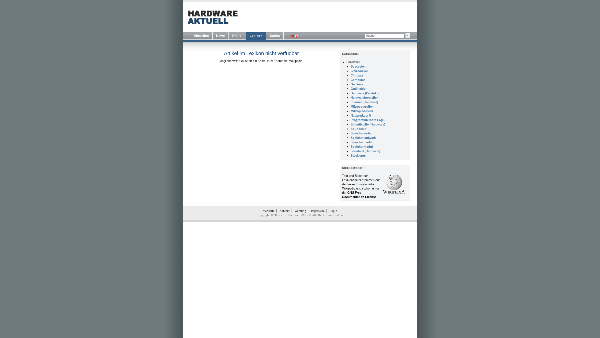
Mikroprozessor (362, 111)
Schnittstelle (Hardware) (368, 124)
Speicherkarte (361, 133)
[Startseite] (212, 17)
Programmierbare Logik (368, 120)
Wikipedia (295, 61)
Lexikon (256, 36)
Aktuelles (201, 36)
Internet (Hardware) (364, 102)
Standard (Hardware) (365, 151)
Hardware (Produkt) (365, 93)
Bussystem (359, 66)
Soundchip (359, 129)
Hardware (353, 62)
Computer (358, 80)
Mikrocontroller (362, 106)
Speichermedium (363, 142)
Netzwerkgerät (361, 115)
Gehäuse (357, 84)
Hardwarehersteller (364, 97)
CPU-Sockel (359, 71)
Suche (275, 36)
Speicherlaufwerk (363, 138)
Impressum (318, 211)
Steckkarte (358, 155)
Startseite (268, 211)
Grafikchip (358, 89)
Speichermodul (362, 146)
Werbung (300, 211)
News (220, 36)
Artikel (237, 36)
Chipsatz (357, 75)
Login (333, 211)
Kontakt (284, 211)
